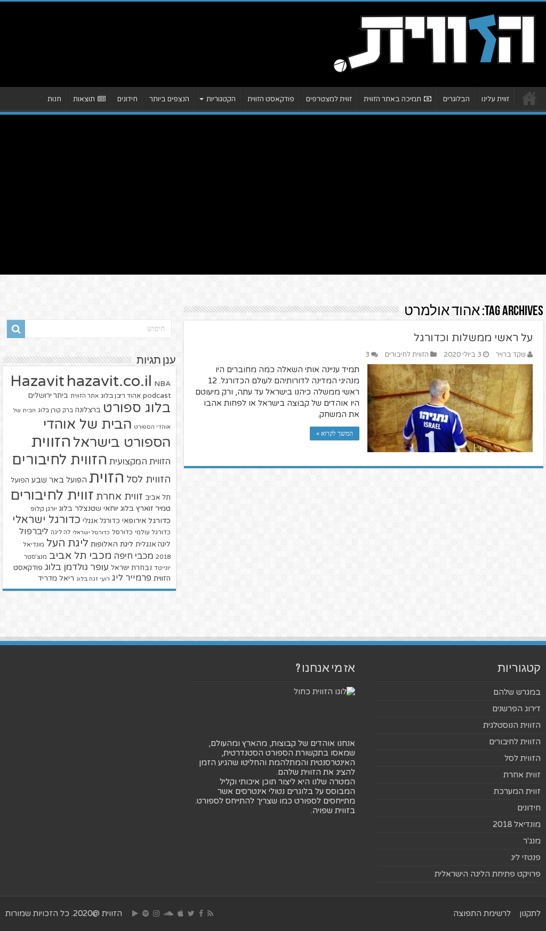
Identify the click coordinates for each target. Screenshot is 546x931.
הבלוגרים (456, 99)
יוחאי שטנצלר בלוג (88, 508)
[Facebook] (201, 913)
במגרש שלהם (517, 692)
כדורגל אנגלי (101, 521)
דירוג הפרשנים (516, 708)
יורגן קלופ (43, 509)
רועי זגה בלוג (93, 578)
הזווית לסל (148, 479)
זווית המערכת (517, 791)
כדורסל (122, 532)
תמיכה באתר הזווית (392, 99)
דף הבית (529, 98)
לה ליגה (60, 532)
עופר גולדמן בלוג (77, 567)
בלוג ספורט (137, 408)
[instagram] (156, 913)
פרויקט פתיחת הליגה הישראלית (488, 874)
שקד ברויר (511, 354)
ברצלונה (88, 410)
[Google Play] (135, 913)
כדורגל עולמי (153, 532)
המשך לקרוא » (334, 433)
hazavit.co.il (109, 381)
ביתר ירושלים (48, 395)
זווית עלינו (495, 99)
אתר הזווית (84, 395)
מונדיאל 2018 (517, 824)
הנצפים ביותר (169, 99)
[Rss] (210, 913)
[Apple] (180, 913)
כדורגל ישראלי (46, 519)
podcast (157, 395)
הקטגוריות (221, 99)
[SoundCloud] (168, 913)
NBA (162, 383)
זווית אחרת (119, 496)
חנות (54, 99)
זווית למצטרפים (329, 99)
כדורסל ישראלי (91, 532)
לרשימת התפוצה (482, 913)
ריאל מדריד (56, 578)
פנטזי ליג (526, 857)
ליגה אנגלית (153, 544)
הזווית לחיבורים (407, 354)
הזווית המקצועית (140, 461)
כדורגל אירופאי (146, 520)
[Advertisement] (273, 194)
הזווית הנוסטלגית (512, 725)
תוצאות (84, 99)
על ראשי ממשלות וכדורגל (473, 338)
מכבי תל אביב (80, 555)
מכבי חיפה (134, 556)
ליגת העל (67, 543)
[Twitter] (191, 913)
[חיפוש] (16, 329)
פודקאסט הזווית (270, 99)
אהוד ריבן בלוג (121, 396)
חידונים (127, 99)
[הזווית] (434, 42)
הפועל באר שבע (59, 480)
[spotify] (145, 913)
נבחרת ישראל (131, 568)
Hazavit (37, 381)
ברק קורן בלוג (55, 410)
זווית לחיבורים (52, 495)
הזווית (51, 441)
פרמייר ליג (131, 578)
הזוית (106, 478)
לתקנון (530, 913)
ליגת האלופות (112, 544)
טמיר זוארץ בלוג (146, 508)
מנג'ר (532, 841)
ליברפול (34, 531)
